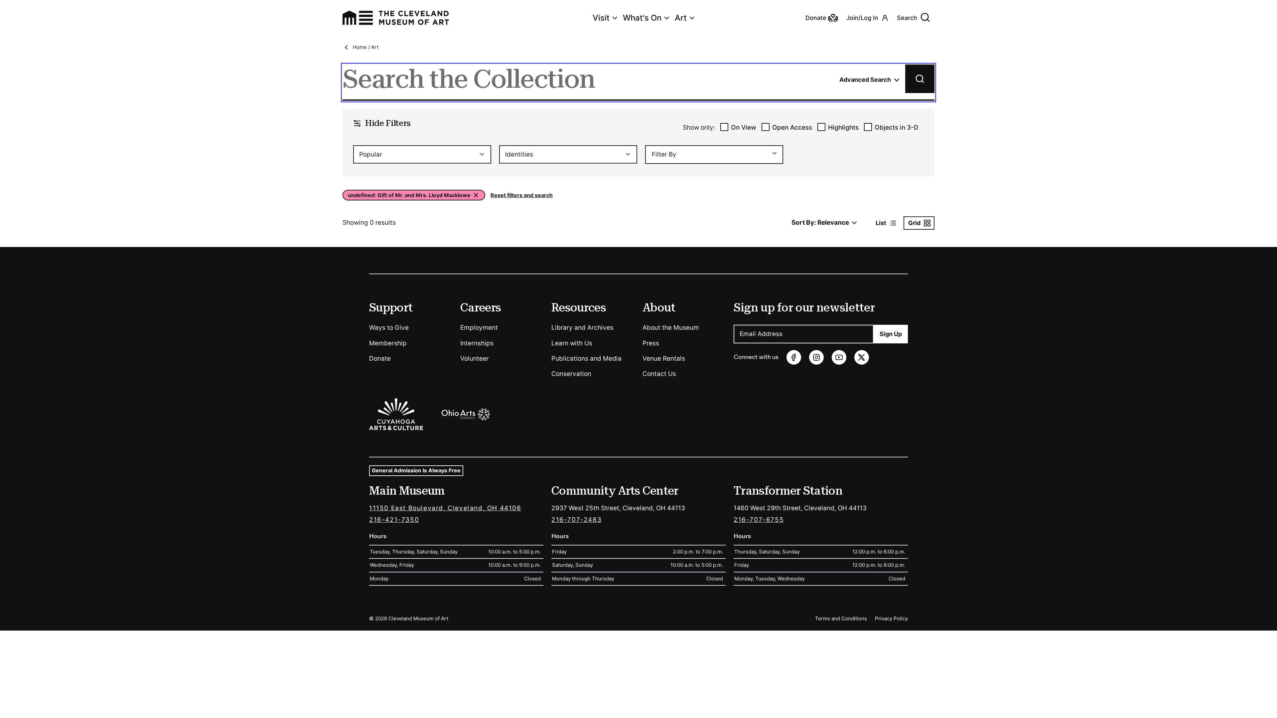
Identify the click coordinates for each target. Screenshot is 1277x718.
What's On (642, 18)
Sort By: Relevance (820, 222)
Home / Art (365, 47)
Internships (477, 343)
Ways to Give (389, 327)
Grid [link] (914, 222)
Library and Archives (582, 327)
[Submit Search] (919, 78)
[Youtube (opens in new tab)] (839, 357)
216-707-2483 (576, 520)
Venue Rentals (663, 358)
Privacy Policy (891, 618)
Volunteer (474, 358)
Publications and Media (586, 358)
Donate (380, 358)
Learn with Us (571, 343)
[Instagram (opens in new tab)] (816, 357)
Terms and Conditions (841, 618)
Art (681, 18)
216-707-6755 (759, 520)
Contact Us (659, 374)
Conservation (571, 374)
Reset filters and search (522, 195)
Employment (479, 327)
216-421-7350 (394, 520)
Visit (601, 18)
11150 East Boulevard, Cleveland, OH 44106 (445, 508)
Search (907, 17)
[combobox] (422, 154)
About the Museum (670, 327)
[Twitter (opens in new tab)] (861, 357)
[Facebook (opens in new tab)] (793, 357)
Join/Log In (862, 17)
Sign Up (891, 333)
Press (650, 343)
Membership (388, 343)
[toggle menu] (771, 153)
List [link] (881, 222)
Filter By (664, 154)
